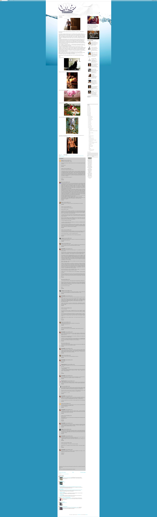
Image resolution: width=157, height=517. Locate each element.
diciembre (90, 116)
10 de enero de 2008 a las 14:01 (68, 348)
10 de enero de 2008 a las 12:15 (66, 279)
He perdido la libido (93, 58)
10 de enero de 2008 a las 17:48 (68, 423)
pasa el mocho (61, 476)
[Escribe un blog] (64, 154)
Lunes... (90, 131)
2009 (89, 114)
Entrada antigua (83, 472)
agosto (90, 120)
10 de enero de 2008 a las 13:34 (68, 327)
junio (89, 122)
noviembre (90, 117)
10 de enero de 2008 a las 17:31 (68, 409)
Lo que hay (61, 495)
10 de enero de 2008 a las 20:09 (68, 449)
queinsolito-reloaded (62, 492)
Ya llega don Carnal (91, 128)
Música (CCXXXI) (65, 502)
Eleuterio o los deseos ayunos (63, 506)
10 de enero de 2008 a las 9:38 (67, 238)
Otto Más (62, 348)
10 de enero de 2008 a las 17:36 (68, 415)
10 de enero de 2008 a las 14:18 (66, 386)
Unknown (62, 160)
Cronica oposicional (93, 41)
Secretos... (90, 148)
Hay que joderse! (91, 129)
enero (89, 127)
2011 (89, 112)
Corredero (62, 238)
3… (91, 85)
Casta (62, 243)
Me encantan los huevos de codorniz (93, 130)
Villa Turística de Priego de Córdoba (67, 477)
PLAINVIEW (78, 514)
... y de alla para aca (91, 150)
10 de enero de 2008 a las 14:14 (68, 375)
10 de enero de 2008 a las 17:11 (67, 403)
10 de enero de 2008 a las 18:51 (67, 429)
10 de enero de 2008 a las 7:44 (67, 202)
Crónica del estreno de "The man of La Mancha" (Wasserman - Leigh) (70, 507)
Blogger (86, 514)
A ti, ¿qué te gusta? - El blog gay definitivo (65, 497)
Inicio (73, 472)
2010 (89, 113)
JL (61, 386)
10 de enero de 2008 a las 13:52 (66, 343)
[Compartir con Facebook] (66, 154)
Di (61, 279)
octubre (90, 118)
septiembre (90, 119)
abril (89, 124)
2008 (89, 115)
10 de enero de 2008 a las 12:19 (68, 290)
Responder (62, 166)
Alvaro (62, 202)
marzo (90, 125)
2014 (89, 109)
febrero (90, 126)
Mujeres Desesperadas (61, 156)
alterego (62, 429)
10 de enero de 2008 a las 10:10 (67, 243)
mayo (89, 123)
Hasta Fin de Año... (91, 145)
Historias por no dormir (91, 149)
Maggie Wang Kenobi (64, 364)
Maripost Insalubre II (93, 80)
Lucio (62, 403)
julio (89, 121)
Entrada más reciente (62, 472)
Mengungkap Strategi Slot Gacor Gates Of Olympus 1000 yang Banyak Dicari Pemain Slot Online (70, 486)
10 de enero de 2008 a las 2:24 (67, 160)
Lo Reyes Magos (91, 146)
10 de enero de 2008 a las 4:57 (67, 168)
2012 (89, 111)
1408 (89, 147)
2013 (89, 110)
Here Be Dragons (62, 481)
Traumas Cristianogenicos (94, 63)
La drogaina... (93, 74)
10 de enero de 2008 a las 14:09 (71, 364)
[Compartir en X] (65, 154)
